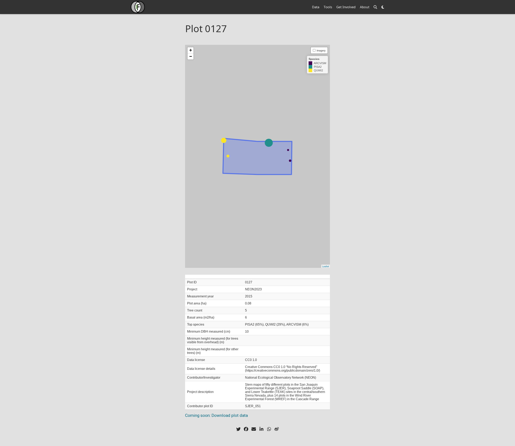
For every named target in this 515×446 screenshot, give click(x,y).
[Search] (375, 7)
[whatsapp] (269, 429)
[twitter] (238, 429)
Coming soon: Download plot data (216, 415)
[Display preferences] (382, 7)
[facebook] (246, 429)
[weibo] (277, 429)
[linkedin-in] (261, 429)
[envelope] (254, 429)
